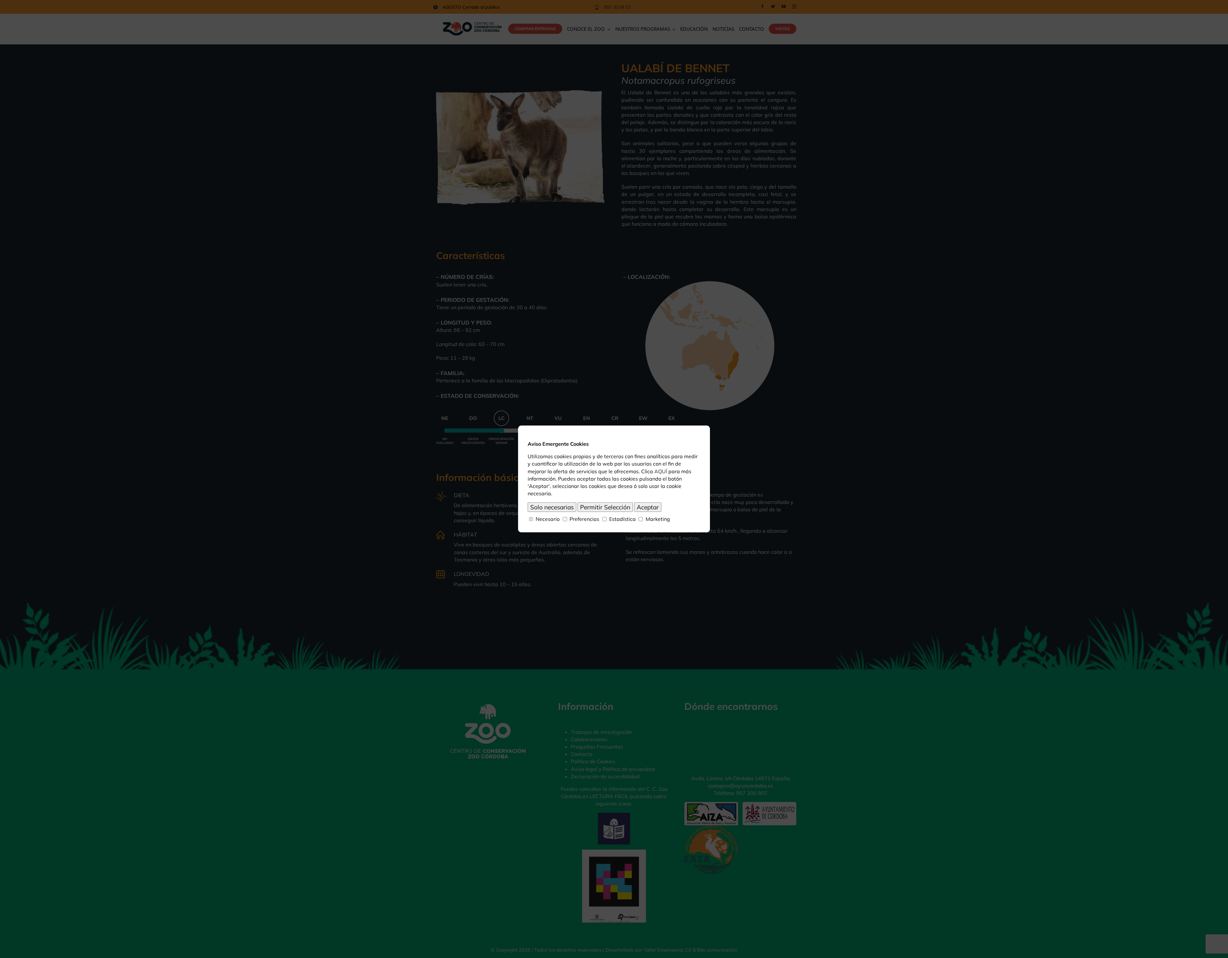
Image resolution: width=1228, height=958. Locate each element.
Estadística (622, 519)
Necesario (548, 519)
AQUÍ (660, 471)
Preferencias (584, 519)
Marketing (658, 519)
